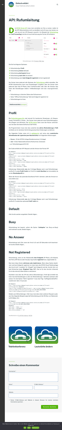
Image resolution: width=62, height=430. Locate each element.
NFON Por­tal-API (21, 28)
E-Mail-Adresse (39, 384)
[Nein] (60, 426)
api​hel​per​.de (35, 133)
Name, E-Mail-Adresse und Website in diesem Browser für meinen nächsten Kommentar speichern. (34, 401)
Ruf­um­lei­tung (54, 32)
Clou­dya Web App (39, 61)
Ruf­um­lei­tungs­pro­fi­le (17, 118)
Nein (29, 427)
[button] (2, 215)
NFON (30, 315)
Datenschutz (35, 427)
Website (11, 392)
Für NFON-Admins (23, 315)
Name (11, 384)
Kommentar (12, 371)
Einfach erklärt (22, 3)
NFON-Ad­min (33, 122)
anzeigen (23, 104)
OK (25, 427)
